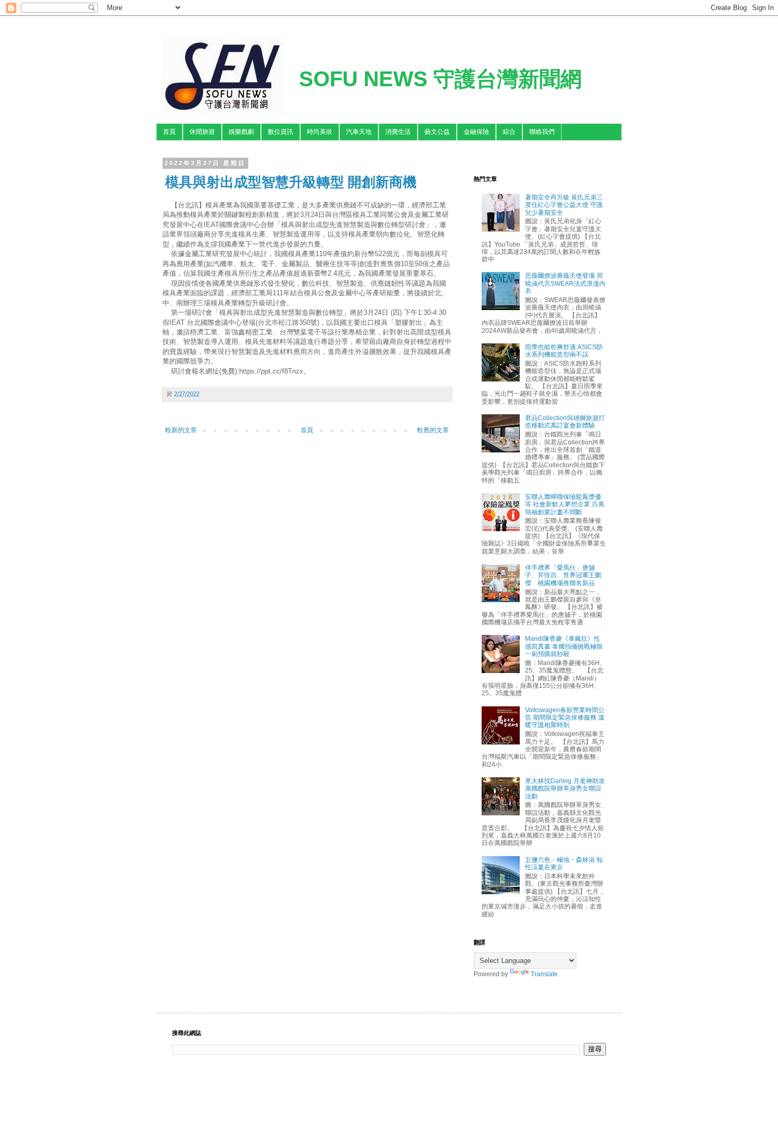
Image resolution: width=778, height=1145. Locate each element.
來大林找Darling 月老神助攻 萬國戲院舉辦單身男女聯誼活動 (565, 788)
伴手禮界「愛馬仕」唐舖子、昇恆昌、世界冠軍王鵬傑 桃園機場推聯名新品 (563, 575)
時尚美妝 (319, 131)
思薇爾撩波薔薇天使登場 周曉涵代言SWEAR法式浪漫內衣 (565, 283)
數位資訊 (280, 131)
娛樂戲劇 (241, 131)
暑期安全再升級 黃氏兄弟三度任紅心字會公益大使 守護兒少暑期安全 (564, 205)
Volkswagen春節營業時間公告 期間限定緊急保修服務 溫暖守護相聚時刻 (564, 717)
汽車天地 (359, 131)
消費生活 (398, 131)
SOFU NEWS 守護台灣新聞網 (440, 78)
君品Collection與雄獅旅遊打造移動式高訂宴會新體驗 (565, 421)
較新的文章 (181, 430)
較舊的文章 (433, 430)
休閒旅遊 (202, 131)
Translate (544, 974)
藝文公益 (437, 131)
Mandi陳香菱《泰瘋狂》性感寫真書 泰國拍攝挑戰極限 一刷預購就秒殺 (564, 646)
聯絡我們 (542, 131)
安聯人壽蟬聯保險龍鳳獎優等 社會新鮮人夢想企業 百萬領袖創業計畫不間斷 (564, 504)
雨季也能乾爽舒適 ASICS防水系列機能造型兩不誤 (564, 350)
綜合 (509, 131)
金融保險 (476, 131)
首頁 (169, 131)
